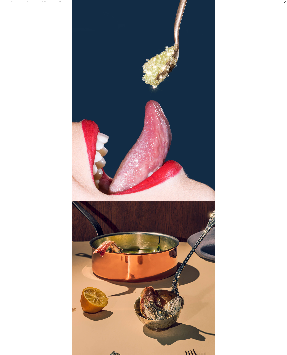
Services (44, 1)
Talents (27, 1)
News (11, 1)
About (60, 1)
